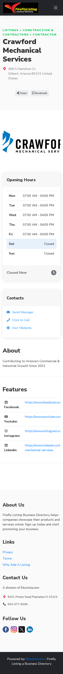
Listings (11, 30)
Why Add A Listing (16, 565)
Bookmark (40, 93)
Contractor (45, 35)
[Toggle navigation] (55, 8)
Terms (7, 558)
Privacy (8, 552)
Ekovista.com (35, 659)
